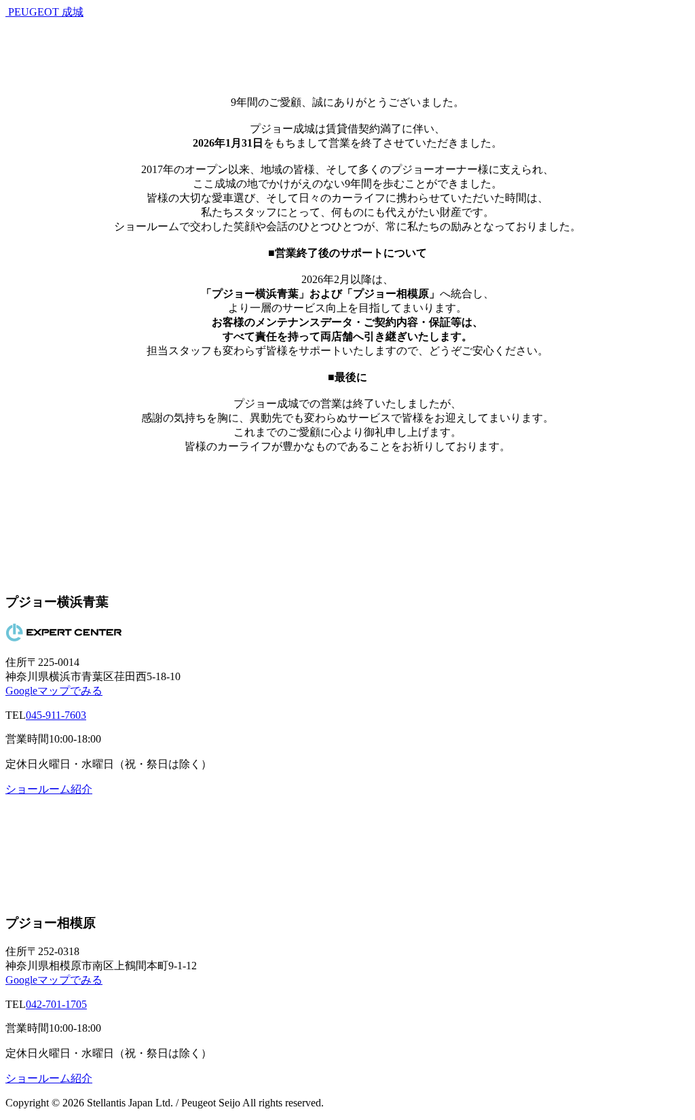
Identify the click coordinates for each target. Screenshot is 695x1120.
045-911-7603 (56, 715)
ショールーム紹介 (48, 789)
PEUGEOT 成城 (45, 12)
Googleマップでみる (53, 690)
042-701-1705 (56, 1004)
